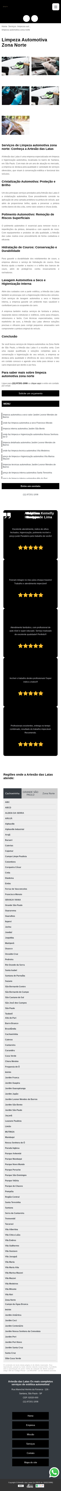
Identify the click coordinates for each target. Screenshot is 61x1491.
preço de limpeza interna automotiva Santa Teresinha (27, 473)
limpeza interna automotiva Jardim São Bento (24, 428)
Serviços (30, 1444)
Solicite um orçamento (31, 393)
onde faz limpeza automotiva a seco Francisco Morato (27, 423)
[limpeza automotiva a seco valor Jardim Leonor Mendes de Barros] (16, 66)
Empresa (30, 1425)
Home (30, 1416)
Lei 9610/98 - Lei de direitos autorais (41, 1371)
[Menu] (55, 7)
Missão (30, 1434)
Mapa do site (30, 1462)
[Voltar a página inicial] (5, 6)
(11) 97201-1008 (20, 383)
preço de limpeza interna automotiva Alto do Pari (25, 478)
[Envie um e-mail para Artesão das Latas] (34, 18)
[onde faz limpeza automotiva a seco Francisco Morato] (45, 66)
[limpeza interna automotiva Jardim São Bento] (16, 96)
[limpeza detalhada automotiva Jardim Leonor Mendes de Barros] (16, 125)
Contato (30, 1453)
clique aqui (36, 383)
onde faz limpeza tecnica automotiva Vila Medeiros (26, 450)
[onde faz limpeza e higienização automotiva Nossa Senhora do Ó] (45, 96)
